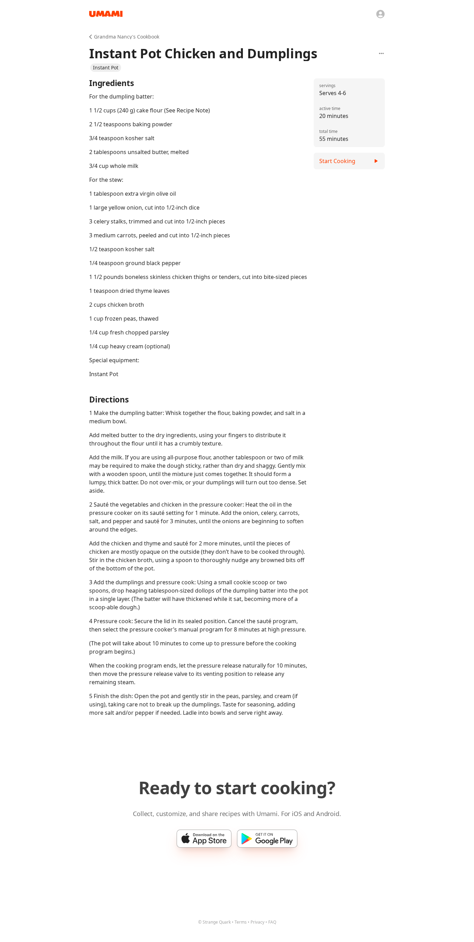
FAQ (272, 922)
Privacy (257, 922)
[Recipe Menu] (381, 53)
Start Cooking (337, 161)
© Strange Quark (214, 922)
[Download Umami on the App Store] (204, 839)
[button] (105, 67)
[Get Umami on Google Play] (267, 839)
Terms (241, 922)
